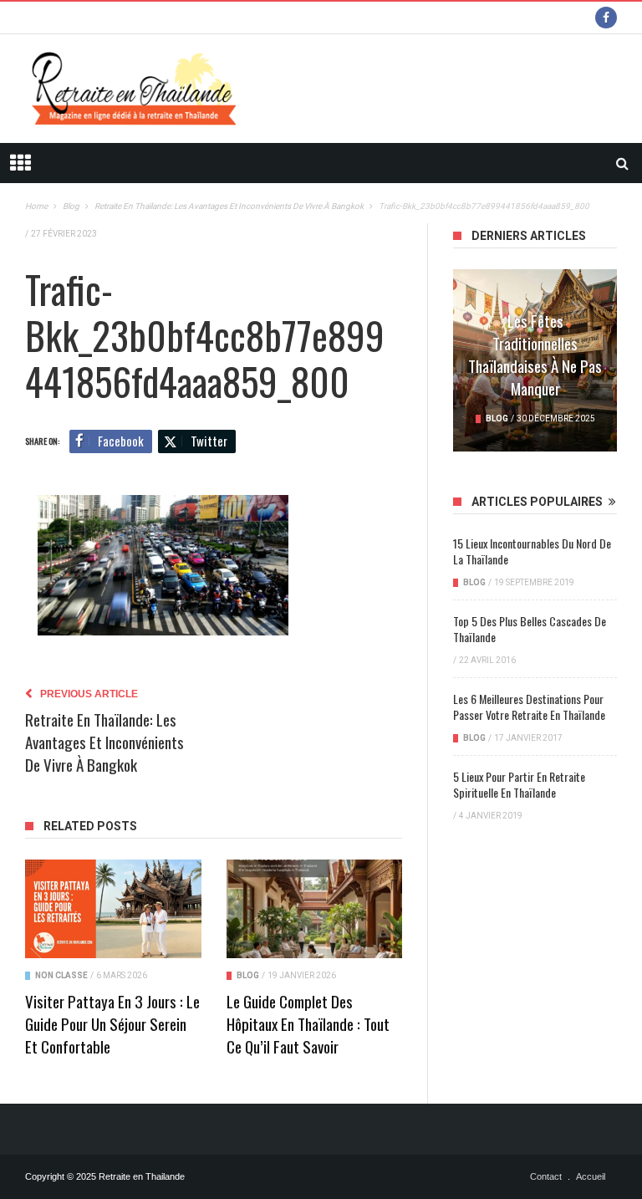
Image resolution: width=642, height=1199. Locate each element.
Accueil (590, 1176)
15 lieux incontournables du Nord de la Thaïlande (532, 551)
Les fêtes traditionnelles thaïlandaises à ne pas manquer (535, 354)
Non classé (61, 975)
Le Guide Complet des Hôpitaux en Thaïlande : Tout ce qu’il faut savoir (308, 1023)
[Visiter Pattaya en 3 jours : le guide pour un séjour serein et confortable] (113, 909)
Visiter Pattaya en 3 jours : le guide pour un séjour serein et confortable (112, 1023)
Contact (546, 1176)
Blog (248, 975)
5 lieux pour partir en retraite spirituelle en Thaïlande (519, 784)
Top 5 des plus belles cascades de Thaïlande (529, 628)
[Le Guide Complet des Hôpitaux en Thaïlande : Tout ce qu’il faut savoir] (315, 909)
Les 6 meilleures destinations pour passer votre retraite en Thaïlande (529, 706)
